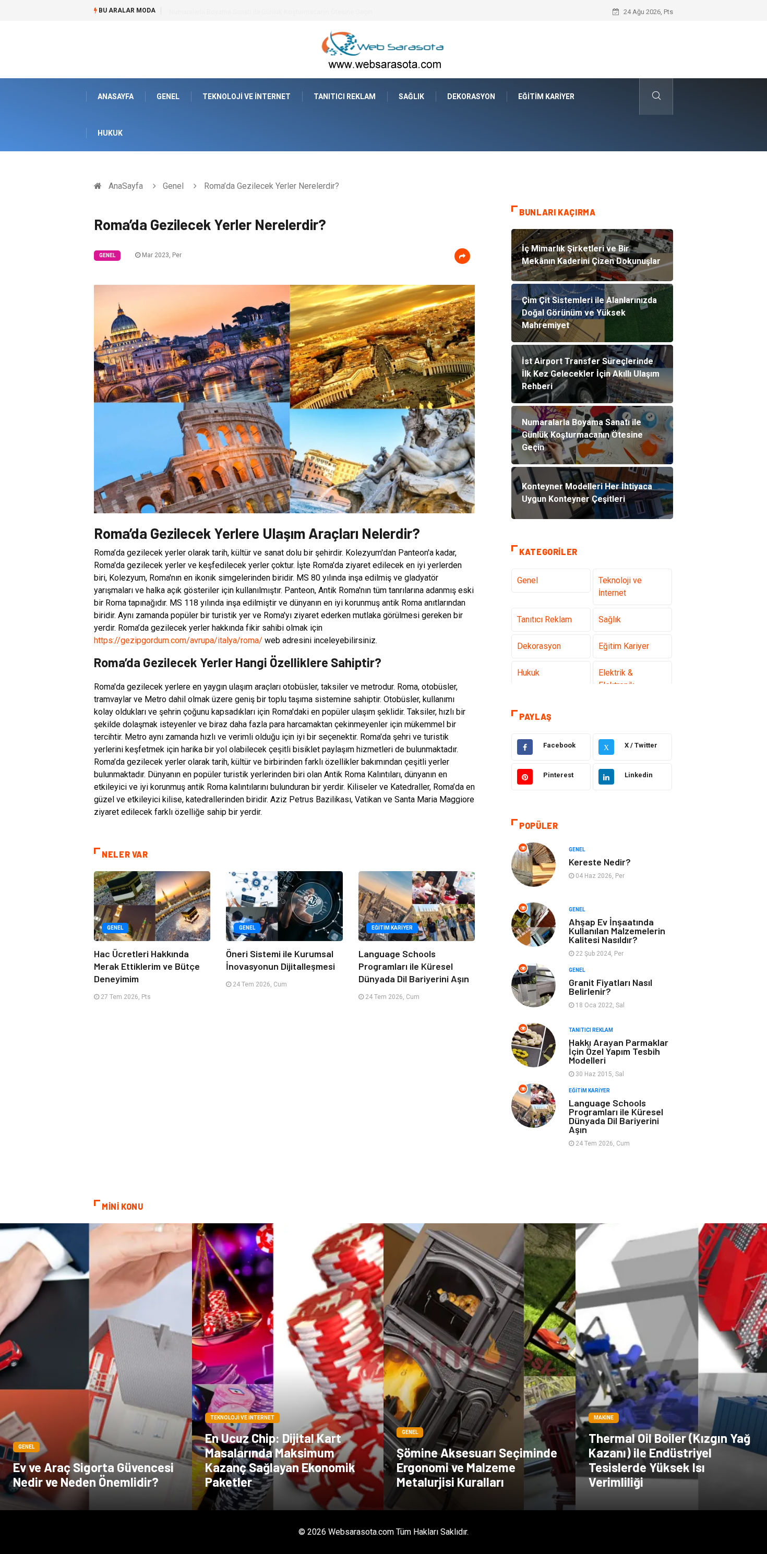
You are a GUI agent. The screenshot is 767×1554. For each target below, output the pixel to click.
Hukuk (110, 133)
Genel (168, 96)
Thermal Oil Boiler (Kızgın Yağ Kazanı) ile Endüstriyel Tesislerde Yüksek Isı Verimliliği (669, 1459)
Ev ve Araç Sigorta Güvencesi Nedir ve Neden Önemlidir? (93, 1474)
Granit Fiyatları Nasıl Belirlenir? (610, 987)
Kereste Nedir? (600, 862)
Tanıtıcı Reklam (345, 96)
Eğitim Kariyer (546, 96)
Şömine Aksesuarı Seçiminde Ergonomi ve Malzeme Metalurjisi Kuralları (477, 1467)
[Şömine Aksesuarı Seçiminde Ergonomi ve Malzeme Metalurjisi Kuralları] (480, 1366)
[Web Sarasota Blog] (383, 49)
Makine (604, 1417)
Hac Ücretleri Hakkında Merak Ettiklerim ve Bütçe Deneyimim (147, 966)
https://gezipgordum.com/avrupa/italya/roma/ (178, 640)
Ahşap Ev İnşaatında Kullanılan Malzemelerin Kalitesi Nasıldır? (617, 930)
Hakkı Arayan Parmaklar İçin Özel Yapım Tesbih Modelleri (618, 1051)
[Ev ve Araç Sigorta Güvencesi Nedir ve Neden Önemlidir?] (96, 1366)
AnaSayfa (116, 96)
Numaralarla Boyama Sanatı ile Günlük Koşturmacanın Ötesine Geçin (271, 12)
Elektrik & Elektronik (616, 679)
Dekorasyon (471, 96)
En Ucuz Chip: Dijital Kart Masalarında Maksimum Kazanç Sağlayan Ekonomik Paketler (280, 1459)
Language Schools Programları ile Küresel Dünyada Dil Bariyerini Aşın (413, 966)
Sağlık (411, 96)
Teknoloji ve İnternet (246, 96)
